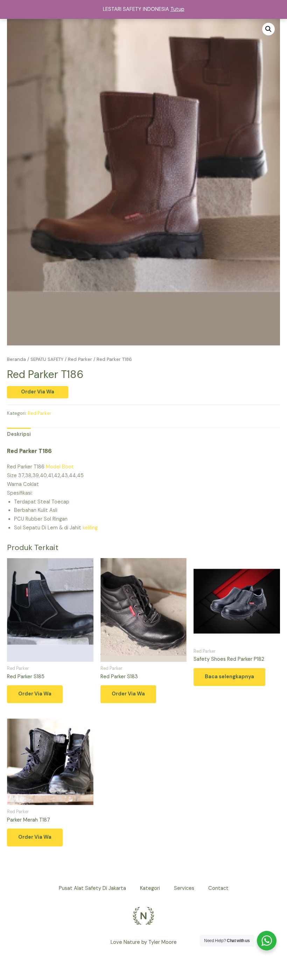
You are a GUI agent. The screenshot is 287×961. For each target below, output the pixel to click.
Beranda (16, 359)
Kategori (150, 888)
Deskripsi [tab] (19, 434)
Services (184, 888)
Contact (218, 888)
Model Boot (60, 467)
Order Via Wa (37, 392)
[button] (268, 29)
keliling (89, 527)
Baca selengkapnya (229, 676)
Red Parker (80, 359)
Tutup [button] (177, 9)
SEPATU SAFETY (46, 359)
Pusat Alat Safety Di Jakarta (92, 888)
